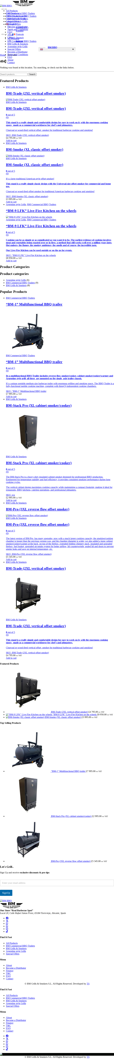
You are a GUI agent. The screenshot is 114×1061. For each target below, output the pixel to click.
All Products (13, 13)
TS (88, 983)
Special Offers (14, 24)
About (10, 60)
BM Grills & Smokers (17, 18)
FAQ (9, 32)
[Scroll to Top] (1, 1059)
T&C (8, 973)
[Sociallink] (7, 918)
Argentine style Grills (17, 21)
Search (32, 74)
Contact (11, 62)
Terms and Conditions (17, 29)
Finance (9, 970)
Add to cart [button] (11, 140)
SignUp (6, 892)
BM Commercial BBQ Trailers (21, 16)
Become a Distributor (17, 26)
